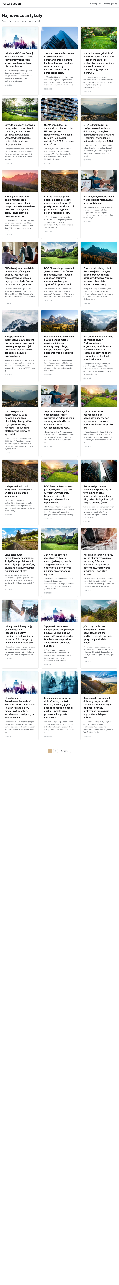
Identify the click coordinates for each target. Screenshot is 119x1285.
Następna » (65, 751)
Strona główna (110, 4)
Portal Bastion (11, 3)
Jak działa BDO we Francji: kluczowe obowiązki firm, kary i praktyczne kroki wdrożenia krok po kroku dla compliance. (19, 60)
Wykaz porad (95, 4)
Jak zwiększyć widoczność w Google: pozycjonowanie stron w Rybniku (98, 199)
